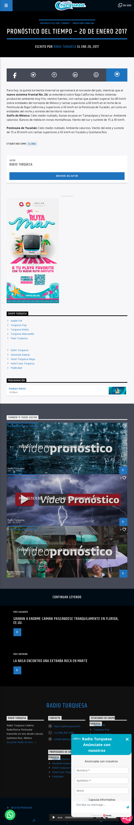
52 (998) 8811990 (64, 732)
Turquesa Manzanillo (22, 333)
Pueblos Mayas (17, 389)
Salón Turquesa (19, 350)
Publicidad (16, 367)
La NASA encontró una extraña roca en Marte (50, 661)
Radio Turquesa (65, 47)
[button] (10, 815)
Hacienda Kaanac (20, 354)
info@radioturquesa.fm (67, 739)
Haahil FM (16, 320)
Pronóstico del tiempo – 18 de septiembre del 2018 (59, 498)
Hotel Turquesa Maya (23, 359)
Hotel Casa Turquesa (22, 363)
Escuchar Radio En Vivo (20, 742)
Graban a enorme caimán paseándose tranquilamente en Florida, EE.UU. (66, 621)
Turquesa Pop (19, 325)
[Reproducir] (53, 817)
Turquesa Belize (20, 329)
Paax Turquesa (19, 338)
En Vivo (127, 5)
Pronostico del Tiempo (55, 23)
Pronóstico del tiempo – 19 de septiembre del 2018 (59, 447)
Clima (32, 143)
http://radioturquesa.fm (67, 726)
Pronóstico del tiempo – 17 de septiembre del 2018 (59, 550)
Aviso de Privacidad (21, 808)
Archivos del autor (67, 176)
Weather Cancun (83, 23)
